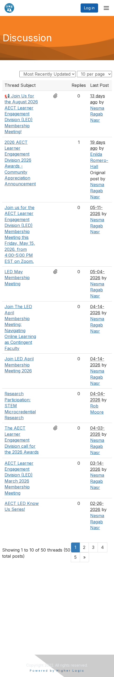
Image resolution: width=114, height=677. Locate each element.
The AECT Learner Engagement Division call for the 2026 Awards (22, 440)
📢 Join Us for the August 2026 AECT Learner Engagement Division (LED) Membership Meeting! (21, 113)
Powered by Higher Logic (57, 670)
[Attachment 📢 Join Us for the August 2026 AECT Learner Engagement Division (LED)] (57, 96)
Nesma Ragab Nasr (97, 114)
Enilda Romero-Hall (99, 160)
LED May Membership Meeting (17, 277)
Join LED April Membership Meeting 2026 (19, 364)
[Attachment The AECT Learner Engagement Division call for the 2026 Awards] (57, 428)
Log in (89, 8)
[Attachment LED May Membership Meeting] (57, 271)
